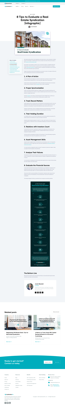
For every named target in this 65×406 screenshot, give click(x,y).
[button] (18, 3)
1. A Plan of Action (12, 61)
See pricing (57, 362)
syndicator (38, 84)
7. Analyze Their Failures (13, 69)
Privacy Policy (41, 379)
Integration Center (18, 385)
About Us (26, 6)
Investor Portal (29, 381)
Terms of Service (42, 377)
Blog (16, 377)
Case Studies (18, 381)
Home (6, 377)
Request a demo (48, 362)
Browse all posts (56, 311)
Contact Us (7, 389)
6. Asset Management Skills (14, 68)
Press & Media (7, 385)
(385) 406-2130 (56, 384)
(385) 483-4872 (57, 385)
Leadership (7, 387)
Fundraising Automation (31, 379)
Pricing (22, 6)
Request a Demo (56, 6)
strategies (28, 95)
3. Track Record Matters (13, 64)
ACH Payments (29, 385)
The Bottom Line (12, 72)
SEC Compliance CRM (31, 377)
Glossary (17, 379)
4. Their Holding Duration (13, 65)
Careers (16, 387)
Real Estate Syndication (30, 67)
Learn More (38, 1)
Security (16, 383)
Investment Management (31, 383)
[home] (8, 6)
